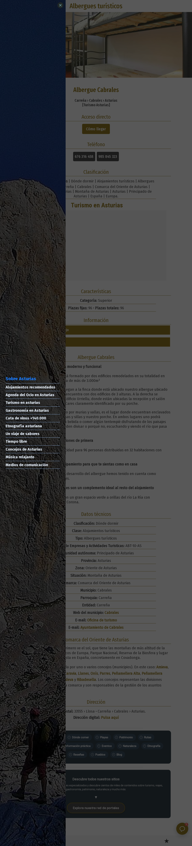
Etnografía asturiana (24, 426)
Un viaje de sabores (23, 433)
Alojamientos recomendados (30, 387)
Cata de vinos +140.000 (26, 418)
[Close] (60, 5)
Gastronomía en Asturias (27, 410)
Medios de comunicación (27, 465)
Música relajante (20, 457)
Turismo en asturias (23, 402)
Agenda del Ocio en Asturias (30, 395)
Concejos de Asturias (24, 449)
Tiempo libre (16, 441)
